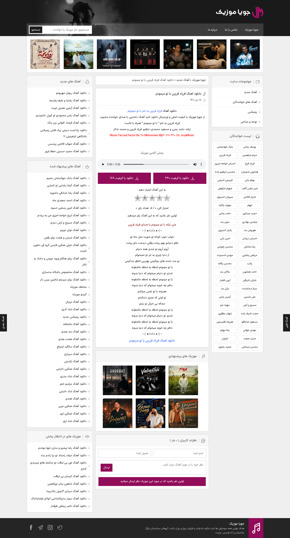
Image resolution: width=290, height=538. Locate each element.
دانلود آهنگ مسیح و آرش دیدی (68, 223)
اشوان (225, 339)
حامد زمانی (225, 214)
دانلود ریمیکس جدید (75, 317)
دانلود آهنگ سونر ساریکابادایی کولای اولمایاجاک (59, 499)
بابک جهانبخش (225, 147)
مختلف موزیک (78, 287)
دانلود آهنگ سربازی (75, 354)
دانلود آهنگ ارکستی (75, 361)
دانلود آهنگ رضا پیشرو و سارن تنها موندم (62, 448)
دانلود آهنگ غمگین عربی (72, 406)
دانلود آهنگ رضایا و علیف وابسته (68, 101)
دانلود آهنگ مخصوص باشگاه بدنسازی (64, 272)
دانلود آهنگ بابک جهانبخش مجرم (67, 178)
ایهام (249, 205)
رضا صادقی (249, 247)
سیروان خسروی (225, 197)
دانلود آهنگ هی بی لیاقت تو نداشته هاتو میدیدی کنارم (58, 466)
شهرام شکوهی (225, 189)
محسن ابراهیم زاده (225, 172)
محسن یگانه (225, 264)
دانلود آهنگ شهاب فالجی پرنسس (67, 144)
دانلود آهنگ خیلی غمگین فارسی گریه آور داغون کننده (60, 248)
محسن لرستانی (250, 347)
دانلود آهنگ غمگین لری (73, 414)
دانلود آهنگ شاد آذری (74, 309)
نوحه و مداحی (249, 122)
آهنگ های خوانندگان (245, 102)
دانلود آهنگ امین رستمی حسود (69, 208)
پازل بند (225, 289)
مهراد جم (225, 305)
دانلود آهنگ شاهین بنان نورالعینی (67, 484)
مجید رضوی (224, 347)
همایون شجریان (249, 172)
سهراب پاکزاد (225, 205)
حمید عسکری (250, 214)
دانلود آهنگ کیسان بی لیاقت (70, 476)
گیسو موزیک (79, 294)
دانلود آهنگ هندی (76, 399)
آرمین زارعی (225, 297)
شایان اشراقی (249, 280)
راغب (249, 264)
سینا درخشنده (249, 289)
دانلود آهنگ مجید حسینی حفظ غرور (66, 151)
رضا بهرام (225, 330)
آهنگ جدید (182, 80)
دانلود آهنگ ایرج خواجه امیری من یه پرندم (62, 215)
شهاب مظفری (225, 314)
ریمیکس (252, 112)
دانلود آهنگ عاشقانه (75, 324)
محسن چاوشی (225, 247)
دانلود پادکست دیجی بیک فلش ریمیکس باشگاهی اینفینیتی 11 (63, 133)
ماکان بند (225, 272)
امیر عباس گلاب (250, 189)
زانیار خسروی (225, 230)
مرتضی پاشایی (249, 255)
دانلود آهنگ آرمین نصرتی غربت (69, 108)
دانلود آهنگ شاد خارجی (73, 391)
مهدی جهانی (249, 330)
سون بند (224, 222)
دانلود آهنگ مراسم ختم (73, 384)
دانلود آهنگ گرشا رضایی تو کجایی (67, 185)
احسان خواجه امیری (225, 164)
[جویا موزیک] (239, 13)
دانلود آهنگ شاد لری (75, 421)
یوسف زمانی (249, 147)
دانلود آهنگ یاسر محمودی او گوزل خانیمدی (61, 116)
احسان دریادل (249, 239)
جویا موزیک (251, 30)
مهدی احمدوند (225, 255)
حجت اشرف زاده (249, 314)
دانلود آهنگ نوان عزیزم (73, 230)
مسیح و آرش (249, 305)
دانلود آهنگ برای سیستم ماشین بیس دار (63, 280)
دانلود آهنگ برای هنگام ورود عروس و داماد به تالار (60, 262)
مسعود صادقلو (250, 322)
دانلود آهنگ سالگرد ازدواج (72, 347)
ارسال (106, 467)
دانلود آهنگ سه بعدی (74, 332)
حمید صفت (249, 339)
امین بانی (225, 239)
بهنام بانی (250, 180)
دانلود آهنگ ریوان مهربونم (71, 93)
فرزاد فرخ (249, 164)
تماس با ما (231, 30)
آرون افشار (225, 280)
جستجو (36, 30)
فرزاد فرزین (225, 155)
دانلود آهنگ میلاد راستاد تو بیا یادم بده (64, 455)
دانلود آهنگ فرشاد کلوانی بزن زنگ (67, 123)
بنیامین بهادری (249, 222)
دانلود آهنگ (170, 111)
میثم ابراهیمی (249, 155)
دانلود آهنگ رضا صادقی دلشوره (68, 193)
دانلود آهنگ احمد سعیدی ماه (69, 200)
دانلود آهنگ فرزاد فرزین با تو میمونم (178, 93)
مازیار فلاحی (249, 197)
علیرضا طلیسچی (224, 322)
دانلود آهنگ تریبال (76, 302)
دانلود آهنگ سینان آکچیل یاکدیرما (67, 491)
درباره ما (212, 30)
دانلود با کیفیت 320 (177, 178)
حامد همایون (250, 272)
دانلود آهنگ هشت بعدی (72, 339)
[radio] (166, 198)
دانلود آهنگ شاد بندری (73, 376)
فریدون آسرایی (225, 180)
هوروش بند (250, 230)
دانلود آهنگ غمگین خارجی (71, 369)
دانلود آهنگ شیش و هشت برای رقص (65, 238)
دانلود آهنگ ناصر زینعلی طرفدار (69, 506)
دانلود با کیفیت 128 (121, 178)
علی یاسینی (249, 297)
